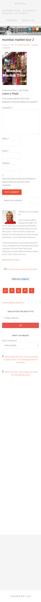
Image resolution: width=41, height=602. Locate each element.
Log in (28, 596)
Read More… (16, 260)
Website (6, 163)
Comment (7, 107)
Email (5, 150)
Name (5, 138)
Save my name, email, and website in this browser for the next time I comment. (19, 181)
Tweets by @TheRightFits (13, 302)
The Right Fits (20, 30)
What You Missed (9, 340)
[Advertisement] (11, 416)
